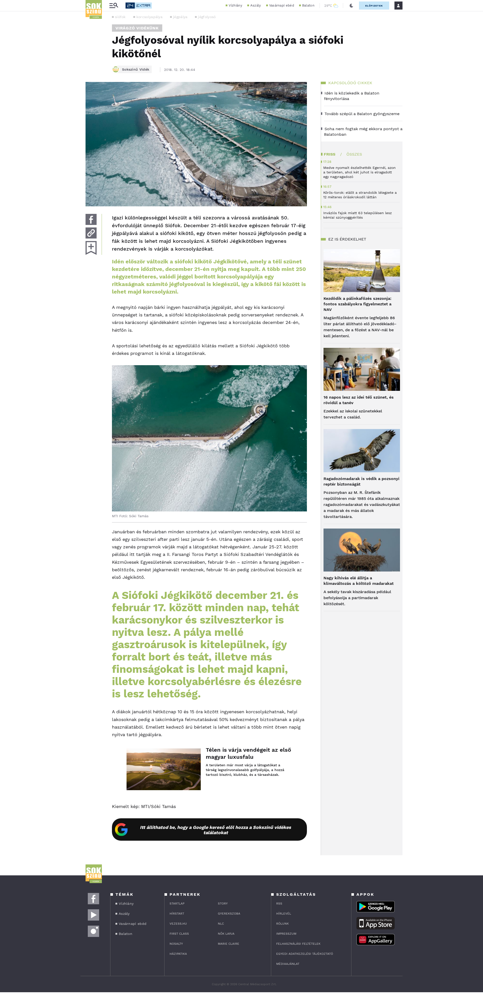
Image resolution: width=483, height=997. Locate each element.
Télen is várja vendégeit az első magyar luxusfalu (248, 753)
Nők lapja (226, 933)
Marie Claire (228, 943)
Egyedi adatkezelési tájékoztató (304, 954)
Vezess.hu (178, 923)
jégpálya (180, 17)
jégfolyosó (207, 17)
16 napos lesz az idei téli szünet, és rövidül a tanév (359, 400)
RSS (279, 903)
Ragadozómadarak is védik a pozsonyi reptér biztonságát (361, 481)
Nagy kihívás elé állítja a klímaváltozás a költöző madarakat (359, 581)
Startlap (177, 903)
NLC (221, 923)
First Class (179, 933)
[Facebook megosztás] (91, 219)
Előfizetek (374, 5)
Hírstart (177, 913)
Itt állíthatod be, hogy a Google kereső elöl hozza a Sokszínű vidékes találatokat (215, 830)
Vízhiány (235, 5)
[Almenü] (113, 5)
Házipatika (178, 954)
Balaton (308, 5)
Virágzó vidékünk (137, 28)
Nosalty (176, 943)
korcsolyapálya (149, 17)
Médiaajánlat (287, 964)
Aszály (255, 5)
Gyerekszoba (229, 913)
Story (223, 903)
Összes (354, 154)
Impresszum (286, 933)
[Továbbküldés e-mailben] (91, 233)
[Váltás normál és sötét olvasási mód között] (351, 6)
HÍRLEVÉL (283, 913)
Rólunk (282, 923)
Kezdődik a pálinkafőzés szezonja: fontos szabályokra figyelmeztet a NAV (357, 304)
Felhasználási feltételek (298, 943)
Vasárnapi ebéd (281, 5)
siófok (120, 17)
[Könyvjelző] (91, 248)
